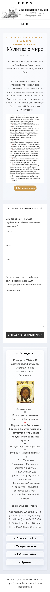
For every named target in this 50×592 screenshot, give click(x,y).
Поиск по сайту (26, 538)
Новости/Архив (32, 37)
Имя (9, 231)
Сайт (8, 259)
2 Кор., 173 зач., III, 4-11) (27, 515)
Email (9, 245)
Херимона (28, 460)
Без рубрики (13, 37)
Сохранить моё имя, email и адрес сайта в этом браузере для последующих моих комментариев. (23, 281)
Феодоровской (21, 483)
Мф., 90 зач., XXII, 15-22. (28, 526)
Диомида (19, 446)
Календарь (26, 353)
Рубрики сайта (26, 554)
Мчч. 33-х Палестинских (23, 452)
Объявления (24, 41)
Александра (29, 471)
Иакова (27, 479)
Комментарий (13, 290)
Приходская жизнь (25, 44)
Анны (35, 475)
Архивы (26, 562)
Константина (21, 467)
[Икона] (25, 392)
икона (31, 425)
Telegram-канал (26, 188)
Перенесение (18, 425)
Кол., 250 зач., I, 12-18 (29, 511)
